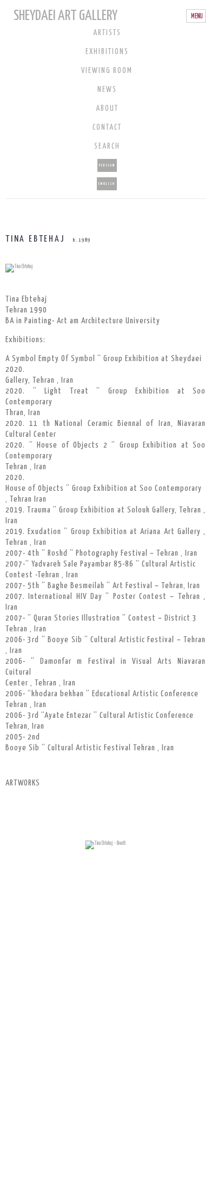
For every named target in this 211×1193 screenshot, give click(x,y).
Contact (107, 127)
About (107, 108)
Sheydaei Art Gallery (65, 16)
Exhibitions (107, 52)
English (106, 184)
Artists (107, 33)
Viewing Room (107, 71)
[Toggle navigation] (196, 16)
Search (107, 146)
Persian (107, 165)
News (107, 90)
